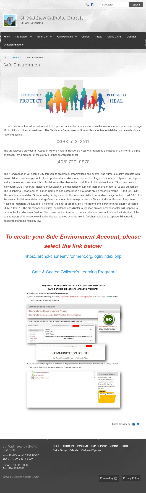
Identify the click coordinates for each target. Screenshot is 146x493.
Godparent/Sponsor (14, 44)
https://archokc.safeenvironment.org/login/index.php (73, 256)
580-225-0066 (20, 465)
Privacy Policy (131, 478)
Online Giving (114, 36)
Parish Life (42, 36)
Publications (21, 36)
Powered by (107, 478)
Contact (86, 36)
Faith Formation (64, 36)
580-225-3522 (16, 468)
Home (7, 36)
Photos (98, 36)
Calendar (131, 36)
